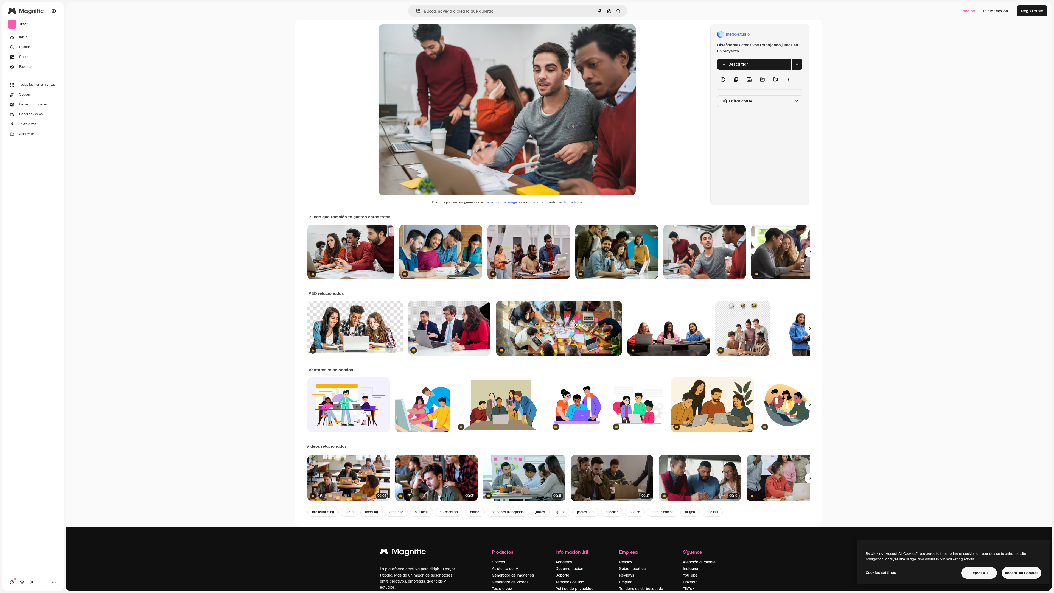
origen (690, 512)
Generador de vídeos (510, 582)
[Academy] (22, 582)
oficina (635, 512)
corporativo (449, 512)
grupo (560, 512)
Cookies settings (881, 572)
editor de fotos (570, 202)
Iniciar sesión (995, 11)
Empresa (628, 552)
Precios (968, 11)
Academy (564, 562)
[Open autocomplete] (415, 11)
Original (414, 34)
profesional (585, 512)
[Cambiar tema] (31, 582)
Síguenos (692, 552)
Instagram (691, 568)
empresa (396, 512)
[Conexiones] (12, 582)
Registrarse (1032, 11)
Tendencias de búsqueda (641, 588)
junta (350, 512)
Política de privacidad (574, 588)
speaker (612, 512)
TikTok (688, 588)
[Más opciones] (788, 79)
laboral (474, 512)
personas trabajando (508, 512)
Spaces (498, 562)
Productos (502, 552)
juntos (540, 512)
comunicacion (663, 512)
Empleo (625, 582)
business (421, 512)
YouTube (690, 575)
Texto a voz (502, 588)
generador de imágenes (504, 202)
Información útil (572, 552)
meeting (371, 512)
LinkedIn (690, 582)
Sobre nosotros (632, 568)
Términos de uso (570, 582)
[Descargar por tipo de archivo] (796, 64)
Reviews (626, 575)
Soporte (562, 575)
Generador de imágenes (513, 575)
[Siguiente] (810, 252)
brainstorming (323, 512)
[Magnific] (403, 553)
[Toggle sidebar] (53, 11)
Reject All (979, 572)
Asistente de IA (505, 568)
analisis (712, 512)
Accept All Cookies (1021, 572)
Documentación (569, 568)
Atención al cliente (699, 562)
